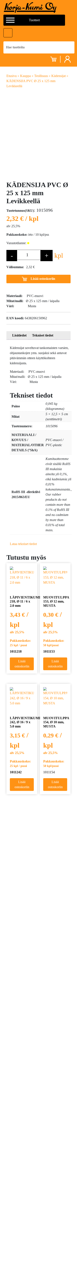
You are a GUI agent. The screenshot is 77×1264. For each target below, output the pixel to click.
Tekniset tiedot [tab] (42, 335)
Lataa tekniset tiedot (23, 544)
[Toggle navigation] (7, 32)
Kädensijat (58, 76)
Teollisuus (41, 76)
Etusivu (11, 76)
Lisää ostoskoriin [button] (22, 663)
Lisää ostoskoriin (43, 278)
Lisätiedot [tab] (19, 335)
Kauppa (25, 76)
